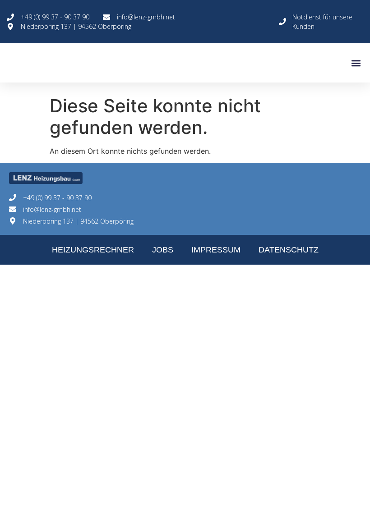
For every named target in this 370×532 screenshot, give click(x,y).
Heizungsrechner (93, 249)
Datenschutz (289, 249)
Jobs (162, 249)
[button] (355, 62)
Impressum (215, 249)
